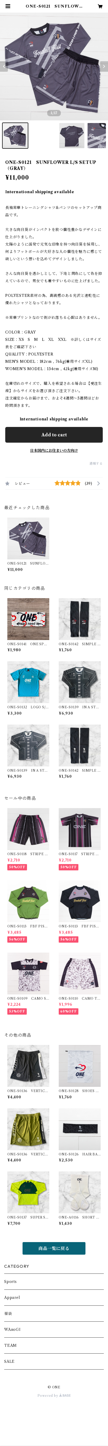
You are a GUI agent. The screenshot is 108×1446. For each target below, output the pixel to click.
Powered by (48, 1396)
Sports (10, 1281)
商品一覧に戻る (54, 1248)
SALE (9, 1361)
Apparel (12, 1297)
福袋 (8, 1313)
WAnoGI (12, 1329)
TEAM (10, 1345)
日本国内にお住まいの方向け (54, 450)
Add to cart (54, 434)
